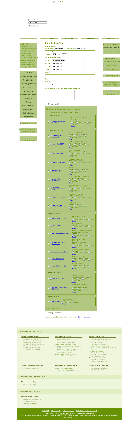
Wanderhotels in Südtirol (30, 396)
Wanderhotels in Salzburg (64, 336)
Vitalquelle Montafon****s (28, 48)
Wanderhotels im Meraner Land (32, 399)
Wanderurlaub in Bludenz (98, 370)
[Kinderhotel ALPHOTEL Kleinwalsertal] (61, 244)
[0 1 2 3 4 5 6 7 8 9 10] (64, 54)
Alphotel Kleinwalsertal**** (29, 58)
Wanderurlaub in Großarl (64, 339)
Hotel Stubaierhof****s (27, 51)
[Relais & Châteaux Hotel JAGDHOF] (60, 122)
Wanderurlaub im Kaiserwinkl (97, 358)
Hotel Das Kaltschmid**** (28, 62)
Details (73, 126)
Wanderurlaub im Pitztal (97, 342)
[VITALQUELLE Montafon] (58, 206)
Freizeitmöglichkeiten (28, 84)
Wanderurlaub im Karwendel (99, 344)
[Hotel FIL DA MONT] (57, 278)
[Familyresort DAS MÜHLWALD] (59, 137)
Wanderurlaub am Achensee (99, 341)
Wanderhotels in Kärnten (30, 336)
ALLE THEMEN (28, 73)
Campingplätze (28, 80)
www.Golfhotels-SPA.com (58, 415)
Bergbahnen (28, 98)
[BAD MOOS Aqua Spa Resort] (59, 189)
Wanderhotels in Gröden (30, 401)
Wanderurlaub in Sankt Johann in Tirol (101, 354)
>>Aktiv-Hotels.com (28, 140)
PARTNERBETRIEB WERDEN (86, 411)
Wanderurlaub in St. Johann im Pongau (66, 354)
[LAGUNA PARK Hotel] (57, 162)
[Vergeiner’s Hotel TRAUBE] (59, 252)
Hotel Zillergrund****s (27, 53)
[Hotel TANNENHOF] (56, 153)
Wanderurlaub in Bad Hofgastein (66, 342)
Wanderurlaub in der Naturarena (32, 346)
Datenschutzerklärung (84, 317)
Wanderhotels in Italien (30, 391)
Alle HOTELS (24, 44)
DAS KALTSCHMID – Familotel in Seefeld (102, 353)
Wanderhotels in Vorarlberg (98, 365)
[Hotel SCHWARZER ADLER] (59, 145)
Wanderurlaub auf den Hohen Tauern (33, 344)
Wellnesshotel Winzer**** (28, 60)
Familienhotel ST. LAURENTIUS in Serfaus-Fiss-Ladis (104, 348)
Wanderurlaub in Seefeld (96, 351)
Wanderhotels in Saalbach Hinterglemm (68, 349)
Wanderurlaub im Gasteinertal (63, 356)
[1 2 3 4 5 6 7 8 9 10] (55, 54)
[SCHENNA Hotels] (56, 171)
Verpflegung (28, 91)
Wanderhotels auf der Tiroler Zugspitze (101, 339)
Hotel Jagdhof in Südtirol (30, 405)
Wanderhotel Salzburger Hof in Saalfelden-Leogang (69, 347)
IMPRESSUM (56, 411)
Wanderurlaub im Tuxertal (98, 359)
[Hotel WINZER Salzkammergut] (60, 233)
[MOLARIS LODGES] (57, 259)
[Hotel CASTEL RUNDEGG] (59, 218)
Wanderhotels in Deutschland (32, 377)
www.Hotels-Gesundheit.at (88, 415)
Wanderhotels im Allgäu (30, 385)
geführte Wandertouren (28, 76)
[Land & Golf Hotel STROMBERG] (59, 180)
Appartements (28, 109)
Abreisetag (24, 22)
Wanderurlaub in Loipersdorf (31, 368)
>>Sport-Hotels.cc (111, 94)
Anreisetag (24, 20)
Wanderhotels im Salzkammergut (64, 368)
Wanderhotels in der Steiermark (32, 365)
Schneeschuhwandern (28, 95)
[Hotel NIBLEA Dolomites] (58, 266)
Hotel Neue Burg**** (27, 65)
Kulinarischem (28, 113)
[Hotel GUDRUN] (55, 301)
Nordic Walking (28, 87)
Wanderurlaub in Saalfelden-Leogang (65, 344)
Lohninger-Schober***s (28, 67)
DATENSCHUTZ (68, 411)
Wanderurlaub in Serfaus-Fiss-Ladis (99, 346)
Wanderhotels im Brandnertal (99, 368)
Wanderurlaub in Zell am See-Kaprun (67, 351)
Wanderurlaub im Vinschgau (29, 403)
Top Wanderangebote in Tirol (99, 361)
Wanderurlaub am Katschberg (31, 349)
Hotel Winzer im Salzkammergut (66, 370)
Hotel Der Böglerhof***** (28, 46)
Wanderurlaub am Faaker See (31, 347)
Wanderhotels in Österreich (32, 331)
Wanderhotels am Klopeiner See (32, 339)
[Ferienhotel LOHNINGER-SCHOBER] (60, 289)
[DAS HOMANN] (55, 226)
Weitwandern (28, 117)
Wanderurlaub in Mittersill (64, 341)
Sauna (28, 102)
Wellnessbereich (28, 106)
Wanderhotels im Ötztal (97, 356)
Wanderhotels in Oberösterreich (66, 365)
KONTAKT (45, 411)
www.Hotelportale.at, (64, 414)
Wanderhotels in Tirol (96, 336)
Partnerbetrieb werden (111, 48)
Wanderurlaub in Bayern (29, 382)
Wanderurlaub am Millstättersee (32, 342)
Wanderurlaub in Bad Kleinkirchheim (33, 341)
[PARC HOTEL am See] (57, 197)
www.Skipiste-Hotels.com (33, 415)
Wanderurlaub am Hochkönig (65, 352)
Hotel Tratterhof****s (27, 55)
